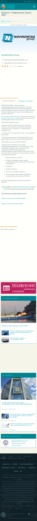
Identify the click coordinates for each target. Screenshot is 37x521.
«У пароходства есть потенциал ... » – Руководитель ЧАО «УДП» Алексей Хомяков (17, 403)
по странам (7, 21)
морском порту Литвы (7, 118)
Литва (13, 445)
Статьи (14, 464)
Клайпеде (32, 116)
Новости (6, 464)
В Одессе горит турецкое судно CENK (14, 326)
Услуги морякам (26, 464)
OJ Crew (14, 441)
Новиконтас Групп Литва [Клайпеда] (13, 198)
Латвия (21, 119)
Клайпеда (19, 445)
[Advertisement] (18, 218)
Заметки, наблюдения (9, 409)
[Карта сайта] (21, 471)
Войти (26, 1)
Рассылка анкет (17, 458)
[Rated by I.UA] (32, 514)
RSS (24, 458)
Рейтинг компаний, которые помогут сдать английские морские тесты (22, 424)
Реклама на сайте (8, 468)
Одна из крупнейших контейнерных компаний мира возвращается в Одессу (22, 332)
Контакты (21, 468)
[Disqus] (18, 255)
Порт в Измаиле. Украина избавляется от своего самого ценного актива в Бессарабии (22, 415)
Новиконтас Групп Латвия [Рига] (12, 204)
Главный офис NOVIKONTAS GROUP (11, 116)
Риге (16, 119)
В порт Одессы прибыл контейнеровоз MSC (17, 338)
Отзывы (33, 1)
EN (6, 1)
